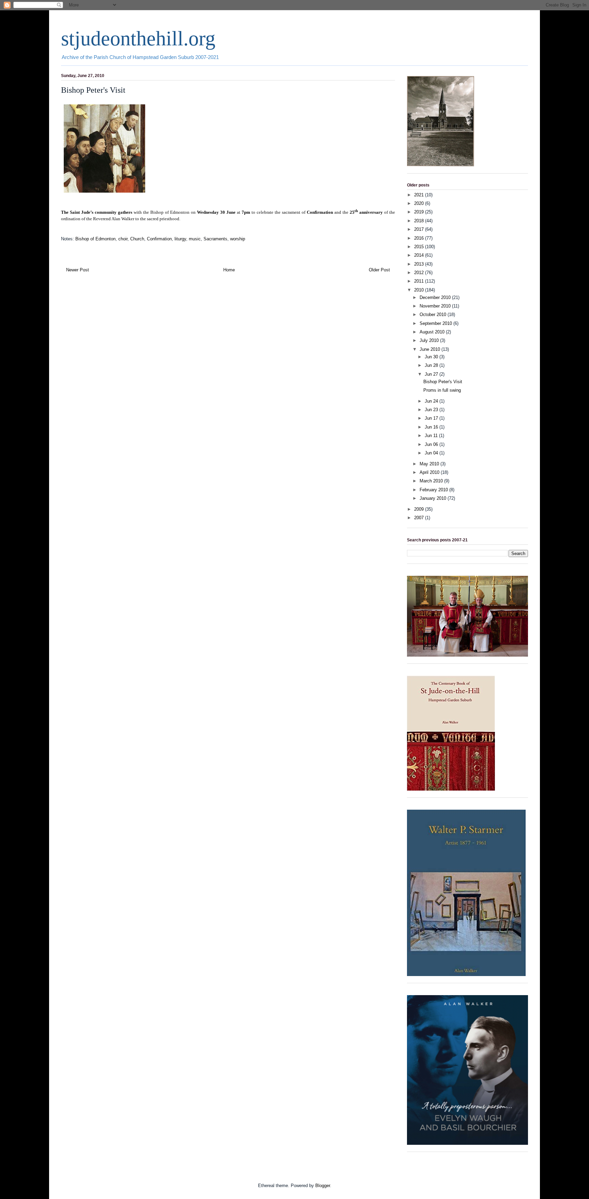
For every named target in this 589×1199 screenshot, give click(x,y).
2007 (419, 517)
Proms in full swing (442, 390)
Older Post (379, 269)
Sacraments (215, 238)
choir (122, 238)
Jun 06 (432, 444)
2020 (419, 203)
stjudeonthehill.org (138, 38)
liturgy (180, 238)
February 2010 (434, 489)
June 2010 (430, 349)
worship (237, 238)
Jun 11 (432, 435)
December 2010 (436, 297)
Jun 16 (432, 427)
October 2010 (434, 314)
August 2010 (433, 331)
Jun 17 (432, 418)
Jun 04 (432, 452)
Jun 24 (432, 401)
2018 (419, 220)
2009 (419, 509)
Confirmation (159, 238)
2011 (419, 281)
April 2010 (430, 472)
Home (229, 269)
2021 (419, 194)
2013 (419, 264)
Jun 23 (432, 409)
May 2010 (430, 463)
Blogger (322, 1185)
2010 (419, 290)
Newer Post (77, 269)
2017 (419, 229)
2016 (419, 238)
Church (137, 238)
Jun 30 (432, 356)
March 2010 (432, 480)
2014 (419, 255)
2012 (419, 272)
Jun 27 (432, 374)
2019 (419, 211)
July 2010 (430, 340)
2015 (419, 246)
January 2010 (434, 498)
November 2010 (436, 306)
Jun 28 (432, 365)
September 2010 (436, 323)
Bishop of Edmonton (95, 238)
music (195, 238)
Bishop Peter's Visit (442, 381)
